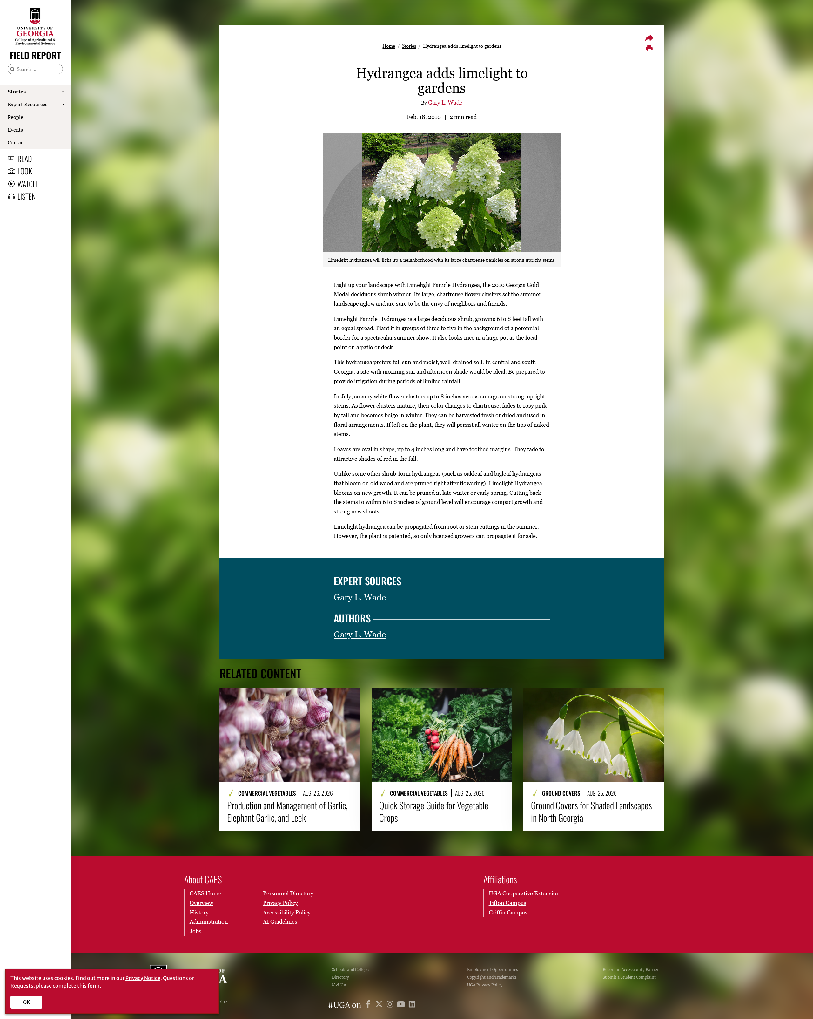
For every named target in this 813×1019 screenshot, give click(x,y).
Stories (17, 91)
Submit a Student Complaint (629, 977)
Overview (201, 903)
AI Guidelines (280, 921)
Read (24, 158)
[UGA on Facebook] (368, 1005)
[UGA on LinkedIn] (412, 1005)
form (94, 985)
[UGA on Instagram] (391, 1005)
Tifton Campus (507, 903)
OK (26, 1002)
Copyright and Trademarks (492, 977)
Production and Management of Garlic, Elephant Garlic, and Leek (287, 811)
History (199, 912)
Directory (340, 977)
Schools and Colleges (351, 969)
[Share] (649, 37)
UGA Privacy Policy (485, 984)
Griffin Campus (508, 912)
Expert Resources (27, 104)
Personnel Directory (288, 893)
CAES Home (205, 893)
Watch (27, 183)
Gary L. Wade (445, 102)
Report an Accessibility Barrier (630, 969)
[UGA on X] (380, 1005)
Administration (209, 921)
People (15, 117)
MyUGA (339, 984)
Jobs (195, 931)
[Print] (649, 48)
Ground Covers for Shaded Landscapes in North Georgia (591, 811)
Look (24, 171)
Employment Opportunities (492, 969)
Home (388, 46)
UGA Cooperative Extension (524, 893)
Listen (26, 196)
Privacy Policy (280, 903)
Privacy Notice (142, 978)
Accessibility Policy (287, 912)
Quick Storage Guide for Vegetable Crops (433, 811)
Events (15, 129)
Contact (16, 142)
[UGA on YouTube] (401, 1005)
